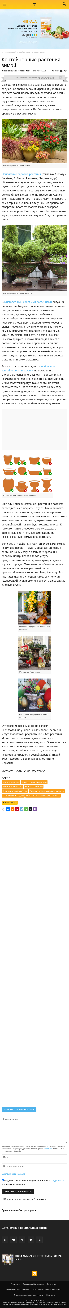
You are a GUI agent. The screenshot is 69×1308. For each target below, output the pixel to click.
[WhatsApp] (26, 809)
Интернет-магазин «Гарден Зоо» (16, 71)
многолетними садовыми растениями (28, 302)
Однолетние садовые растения (21, 174)
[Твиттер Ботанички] (31, 1240)
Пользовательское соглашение (46, 1290)
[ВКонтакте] (8, 809)
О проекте (15, 1284)
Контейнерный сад (13, 795)
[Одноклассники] (12, 809)
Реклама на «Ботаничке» (17, 1290)
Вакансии (51, 1284)
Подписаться (58, 1180)
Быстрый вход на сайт (13, 1174)
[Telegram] (21, 809)
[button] (64, 4)
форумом (48, 1149)
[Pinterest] (17, 809)
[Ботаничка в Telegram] (22, 1240)
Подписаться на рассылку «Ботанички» (25, 1199)
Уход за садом (34, 786)
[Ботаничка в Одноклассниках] (5, 1240)
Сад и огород (11, 782)
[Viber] (35, 809)
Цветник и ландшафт (34, 782)
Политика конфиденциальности (28, 1295)
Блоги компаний (9, 52)
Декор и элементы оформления (47, 791)
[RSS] (39, 1240)
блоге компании (46, 77)
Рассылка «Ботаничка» (33, 1284)
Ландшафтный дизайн (15, 791)
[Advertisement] (34, 960)
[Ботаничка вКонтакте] (13, 1240)
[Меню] (4, 4)
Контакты (50, 1295)
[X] (30, 809)
